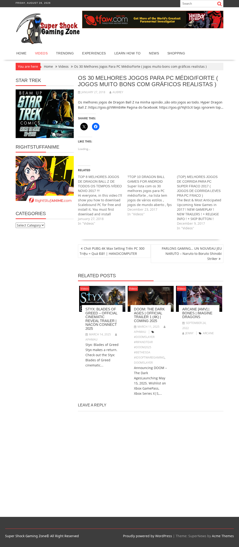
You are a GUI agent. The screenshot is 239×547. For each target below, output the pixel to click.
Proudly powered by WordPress (147, 536)
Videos (41, 53)
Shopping (176, 53)
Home (21, 53)
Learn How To (127, 53)
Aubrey (117, 92)
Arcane (208, 333)
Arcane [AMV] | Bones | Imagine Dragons (197, 313)
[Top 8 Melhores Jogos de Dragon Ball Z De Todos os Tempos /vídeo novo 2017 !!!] (102, 200)
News (154, 53)
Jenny (189, 333)
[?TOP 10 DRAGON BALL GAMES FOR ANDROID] (152, 195)
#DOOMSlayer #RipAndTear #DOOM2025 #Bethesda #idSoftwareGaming (149, 347)
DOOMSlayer (143, 363)
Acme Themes (223, 536)
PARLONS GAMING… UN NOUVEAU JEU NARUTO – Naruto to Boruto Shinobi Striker (192, 253)
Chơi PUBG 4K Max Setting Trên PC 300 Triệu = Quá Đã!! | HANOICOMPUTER (112, 251)
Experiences (94, 53)
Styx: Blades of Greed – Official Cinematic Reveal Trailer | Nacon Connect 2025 (101, 318)
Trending (65, 53)
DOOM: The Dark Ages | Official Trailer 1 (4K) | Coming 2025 (149, 315)
